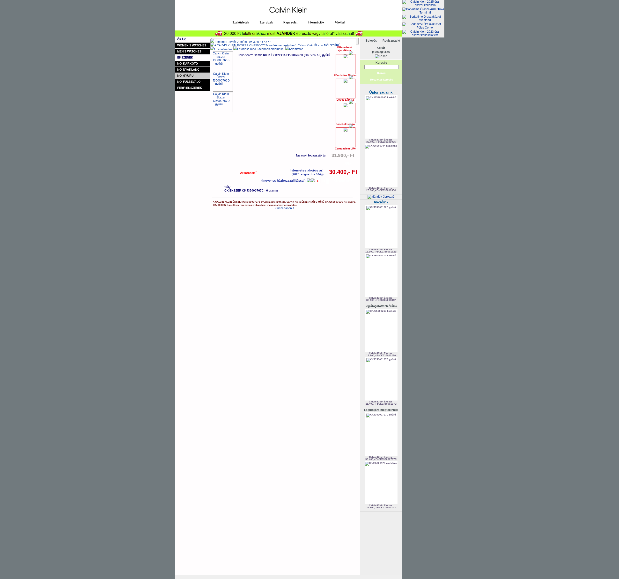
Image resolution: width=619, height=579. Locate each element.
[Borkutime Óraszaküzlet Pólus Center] (423, 25)
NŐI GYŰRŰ (185, 75)
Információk (316, 22)
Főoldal (340, 22)
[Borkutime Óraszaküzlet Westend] (423, 18)
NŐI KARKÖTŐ (187, 63)
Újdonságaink (380, 92)
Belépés (371, 40)
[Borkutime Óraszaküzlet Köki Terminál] (423, 10)
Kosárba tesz (343, 181)
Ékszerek (185, 57)
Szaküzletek (240, 22)
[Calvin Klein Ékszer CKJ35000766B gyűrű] (223, 61)
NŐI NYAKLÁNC (188, 69)
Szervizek (266, 22)
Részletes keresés (381, 79)
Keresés (381, 62)
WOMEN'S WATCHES (191, 45)
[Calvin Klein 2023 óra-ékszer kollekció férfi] (423, 33)
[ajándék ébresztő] (381, 196)
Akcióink (381, 202)
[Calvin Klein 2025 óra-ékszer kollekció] (423, 3)
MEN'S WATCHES (189, 51)
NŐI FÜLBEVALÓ (188, 81)
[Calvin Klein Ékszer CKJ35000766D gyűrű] (223, 82)
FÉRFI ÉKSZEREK (189, 87)
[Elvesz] (309, 180)
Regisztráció (391, 40)
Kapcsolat (290, 22)
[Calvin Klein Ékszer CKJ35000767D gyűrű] (223, 102)
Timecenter (346, 1)
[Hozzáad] (313, 180)
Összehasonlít (284, 208)
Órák (181, 39)
